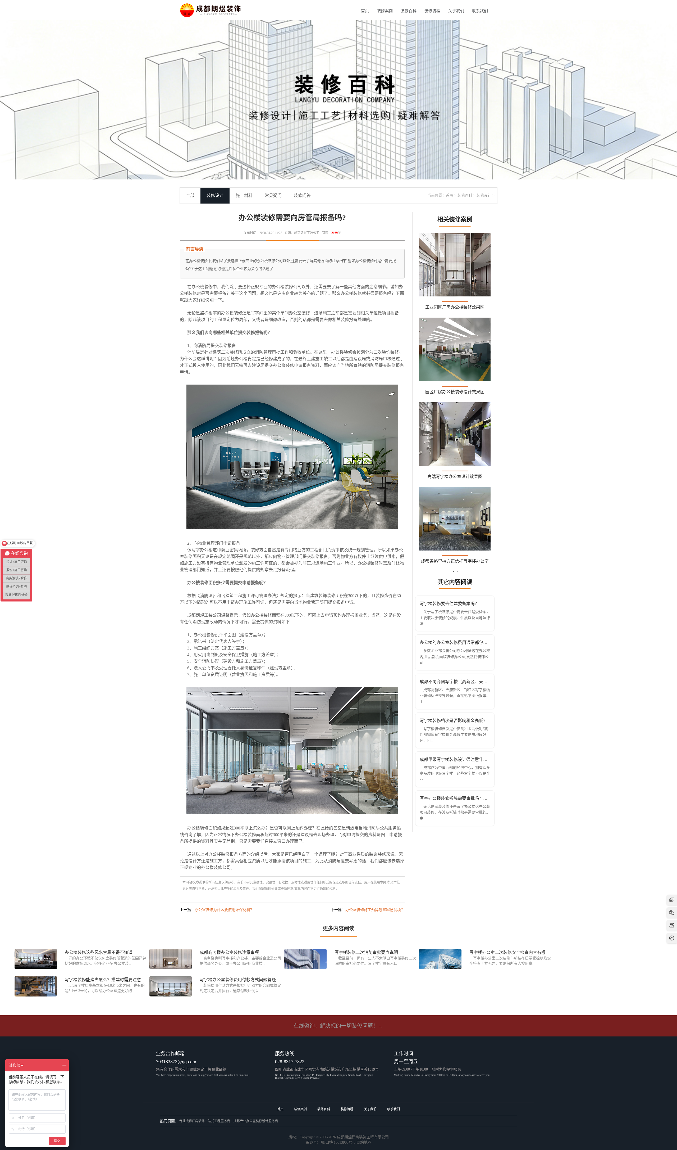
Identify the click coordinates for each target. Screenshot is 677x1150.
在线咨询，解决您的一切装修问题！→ (338, 1026)
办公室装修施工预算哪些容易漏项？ (375, 910)
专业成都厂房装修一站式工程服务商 (204, 1121)
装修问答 (302, 195)
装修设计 (484, 195)
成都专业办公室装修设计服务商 (256, 1121)
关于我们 (456, 11)
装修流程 (432, 11)
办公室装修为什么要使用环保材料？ (224, 910)
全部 (190, 195)
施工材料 (244, 195)
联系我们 (480, 11)
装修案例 (385, 11)
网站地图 (363, 1142)
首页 (365, 11)
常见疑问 (273, 195)
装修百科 (409, 11)
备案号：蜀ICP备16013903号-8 (330, 1142)
